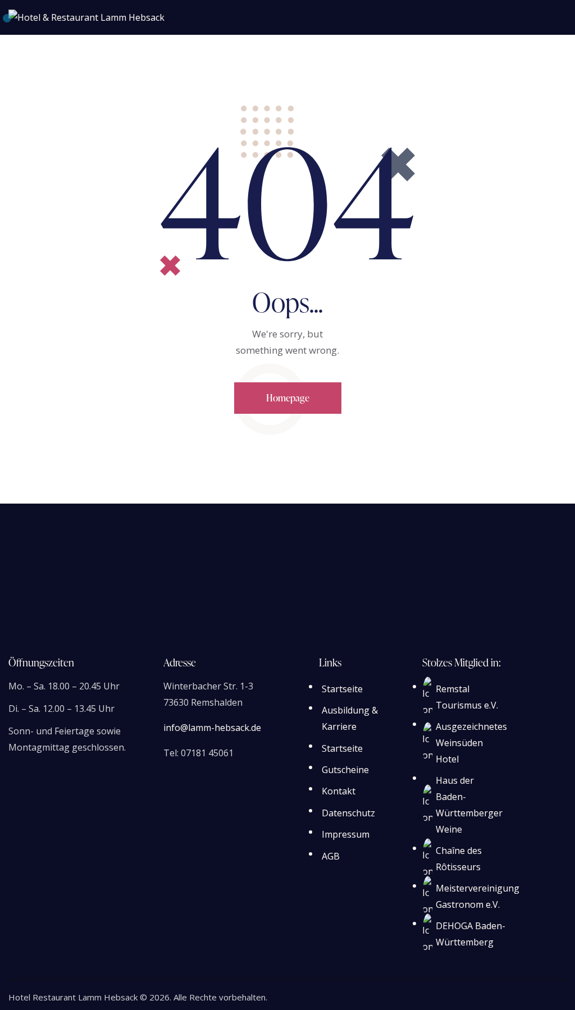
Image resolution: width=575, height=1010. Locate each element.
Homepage (287, 397)
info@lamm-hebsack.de (212, 727)
